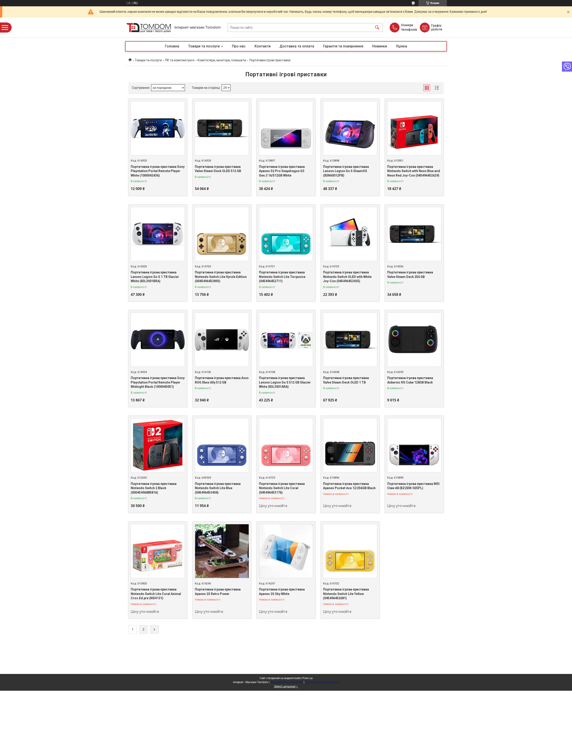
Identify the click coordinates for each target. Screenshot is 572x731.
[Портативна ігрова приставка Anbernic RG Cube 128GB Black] (414, 340)
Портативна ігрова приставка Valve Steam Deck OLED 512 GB (218, 169)
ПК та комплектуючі (179, 60)
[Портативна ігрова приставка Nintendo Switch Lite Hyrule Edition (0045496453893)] (222, 234)
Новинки (379, 46)
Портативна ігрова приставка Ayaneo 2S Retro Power (218, 592)
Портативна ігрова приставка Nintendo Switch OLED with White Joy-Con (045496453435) (347, 277)
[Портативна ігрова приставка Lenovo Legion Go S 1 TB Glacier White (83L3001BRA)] (158, 234)
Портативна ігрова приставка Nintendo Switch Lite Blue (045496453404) (218, 488)
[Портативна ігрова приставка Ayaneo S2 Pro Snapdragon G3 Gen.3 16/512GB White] (286, 128)
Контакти (262, 46)
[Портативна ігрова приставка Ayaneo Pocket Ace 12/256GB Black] (350, 445)
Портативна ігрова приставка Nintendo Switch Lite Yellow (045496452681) (346, 594)
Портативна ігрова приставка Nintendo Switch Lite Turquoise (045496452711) (282, 277)
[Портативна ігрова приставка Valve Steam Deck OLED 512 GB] (222, 128)
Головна (172, 46)
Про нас (239, 46)
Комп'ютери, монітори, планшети (222, 60)
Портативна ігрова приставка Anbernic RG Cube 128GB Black (410, 380)
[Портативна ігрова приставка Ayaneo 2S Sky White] (286, 551)
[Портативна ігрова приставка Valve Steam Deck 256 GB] (414, 234)
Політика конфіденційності (322, 682)
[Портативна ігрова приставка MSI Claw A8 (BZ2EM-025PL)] (414, 445)
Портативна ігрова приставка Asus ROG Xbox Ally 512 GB (222, 380)
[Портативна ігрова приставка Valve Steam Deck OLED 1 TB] (350, 340)
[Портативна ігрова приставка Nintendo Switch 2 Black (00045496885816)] (158, 445)
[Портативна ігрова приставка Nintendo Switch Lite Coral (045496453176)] (286, 445)
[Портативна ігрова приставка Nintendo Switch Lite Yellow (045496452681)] (350, 551)
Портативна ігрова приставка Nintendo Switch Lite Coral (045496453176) (282, 488)
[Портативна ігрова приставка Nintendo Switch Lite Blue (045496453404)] (222, 445)
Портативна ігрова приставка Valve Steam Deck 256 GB (410, 275)
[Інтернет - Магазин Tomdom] (148, 27)
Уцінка (401, 46)
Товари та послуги (204, 46)
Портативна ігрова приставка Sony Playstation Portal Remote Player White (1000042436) (158, 171)
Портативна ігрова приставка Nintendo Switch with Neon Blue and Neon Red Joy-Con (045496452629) (413, 171)
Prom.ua (307, 678)
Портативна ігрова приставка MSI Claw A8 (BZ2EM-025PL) (413, 486)
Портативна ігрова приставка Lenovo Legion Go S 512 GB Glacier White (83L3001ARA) (285, 382)
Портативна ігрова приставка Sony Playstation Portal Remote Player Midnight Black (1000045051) (158, 382)
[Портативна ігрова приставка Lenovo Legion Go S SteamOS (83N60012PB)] (350, 128)
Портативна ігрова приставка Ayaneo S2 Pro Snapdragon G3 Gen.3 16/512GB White (282, 171)
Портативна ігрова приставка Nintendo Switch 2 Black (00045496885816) (154, 488)
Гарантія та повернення (343, 46)
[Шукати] (377, 27)
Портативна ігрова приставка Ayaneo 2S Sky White (282, 592)
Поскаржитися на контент (286, 682)
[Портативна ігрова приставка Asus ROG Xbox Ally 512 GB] (222, 340)
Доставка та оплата (297, 46)
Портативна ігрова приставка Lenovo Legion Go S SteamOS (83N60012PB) (346, 171)
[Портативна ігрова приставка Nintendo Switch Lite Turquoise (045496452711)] (286, 234)
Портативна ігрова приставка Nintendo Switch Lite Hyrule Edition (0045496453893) (221, 277)
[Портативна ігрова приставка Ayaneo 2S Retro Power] (222, 551)
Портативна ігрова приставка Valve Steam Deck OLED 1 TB (346, 380)
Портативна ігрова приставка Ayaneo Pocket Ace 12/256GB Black (349, 486)
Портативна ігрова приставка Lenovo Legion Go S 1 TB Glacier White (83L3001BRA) (155, 277)
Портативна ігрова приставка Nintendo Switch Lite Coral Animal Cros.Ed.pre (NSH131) (156, 594)
